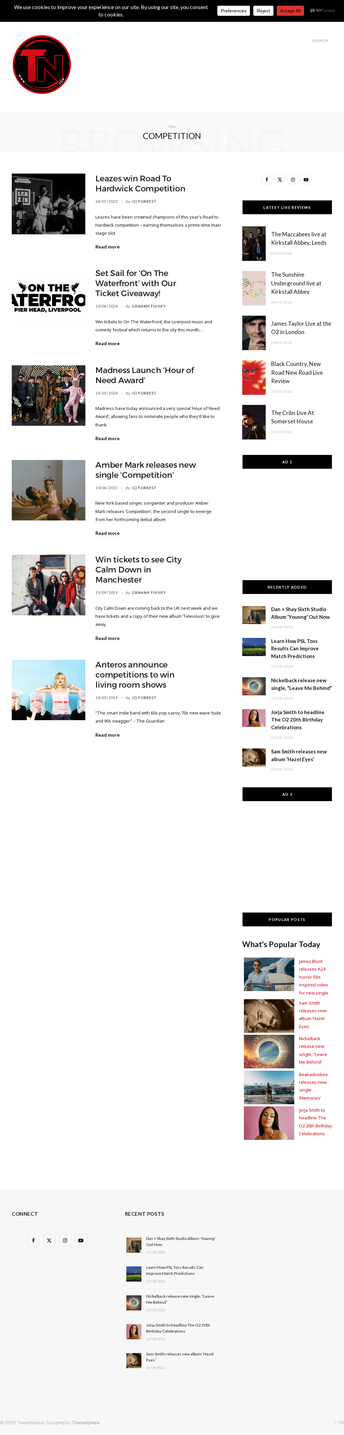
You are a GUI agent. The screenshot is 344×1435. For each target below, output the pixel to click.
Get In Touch (190, 24)
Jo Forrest (144, 201)
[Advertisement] (210, 50)
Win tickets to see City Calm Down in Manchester (138, 570)
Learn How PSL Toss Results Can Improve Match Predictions (295, 648)
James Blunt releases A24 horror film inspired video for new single (313, 977)
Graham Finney (149, 306)
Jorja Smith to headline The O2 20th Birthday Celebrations (298, 720)
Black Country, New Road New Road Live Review (297, 372)
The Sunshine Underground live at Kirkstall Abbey (296, 283)
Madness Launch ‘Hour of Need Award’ (144, 375)
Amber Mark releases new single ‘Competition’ (145, 470)
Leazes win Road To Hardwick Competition (140, 184)
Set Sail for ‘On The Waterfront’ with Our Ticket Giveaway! (135, 283)
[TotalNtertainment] (42, 65)
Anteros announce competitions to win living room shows (134, 675)
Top (340, 1422)
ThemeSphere (85, 1422)
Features (149, 24)
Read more (107, 246)
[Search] (306, 40)
